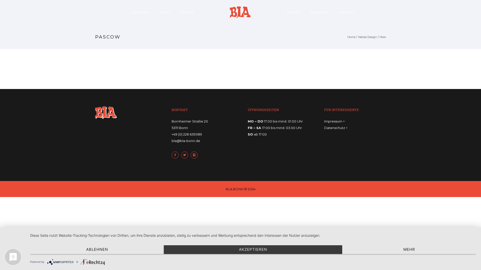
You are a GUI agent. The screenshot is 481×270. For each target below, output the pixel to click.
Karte (165, 12)
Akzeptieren (253, 249)
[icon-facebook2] (176, 155)
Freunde (319, 12)
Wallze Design (367, 37)
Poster (294, 12)
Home (351, 37)
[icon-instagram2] (195, 155)
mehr (409, 249)
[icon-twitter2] (186, 155)
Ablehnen (97, 249)
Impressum (333, 121)
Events (187, 12)
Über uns (140, 12)
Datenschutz (334, 128)
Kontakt (346, 12)
